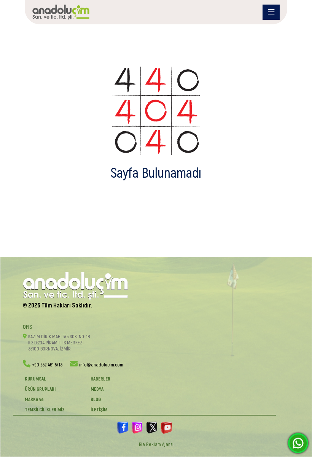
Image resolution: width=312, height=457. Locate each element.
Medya (97, 389)
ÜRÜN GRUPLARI (40, 389)
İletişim (99, 410)
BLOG (96, 399)
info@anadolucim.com (101, 365)
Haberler (100, 379)
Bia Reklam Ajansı (156, 444)
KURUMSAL (35, 379)
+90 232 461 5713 (47, 365)
